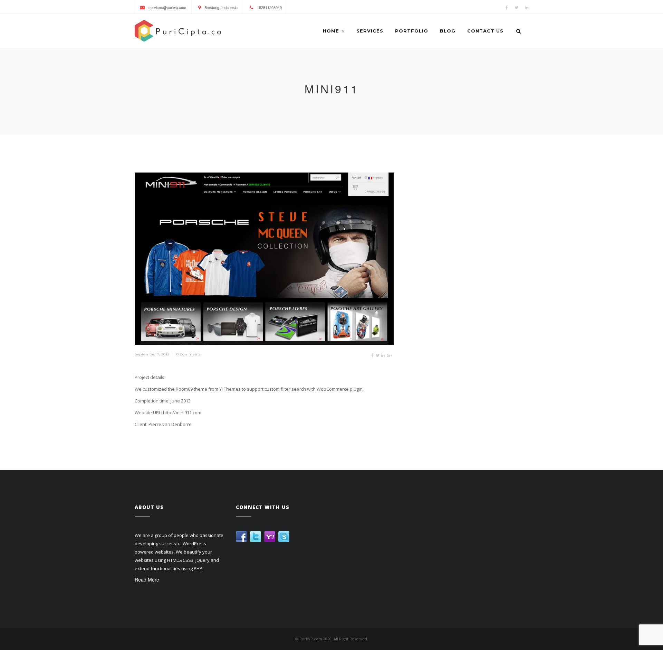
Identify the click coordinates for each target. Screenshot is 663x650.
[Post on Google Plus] (389, 355)
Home (331, 31)
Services (369, 31)
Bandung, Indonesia (220, 7)
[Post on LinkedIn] (383, 355)
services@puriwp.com (166, 7)
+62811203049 (269, 7)
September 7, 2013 (152, 354)
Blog (447, 31)
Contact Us (485, 31)
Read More (147, 579)
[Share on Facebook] (372, 355)
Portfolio (411, 31)
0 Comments (188, 354)
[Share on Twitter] (378, 355)
